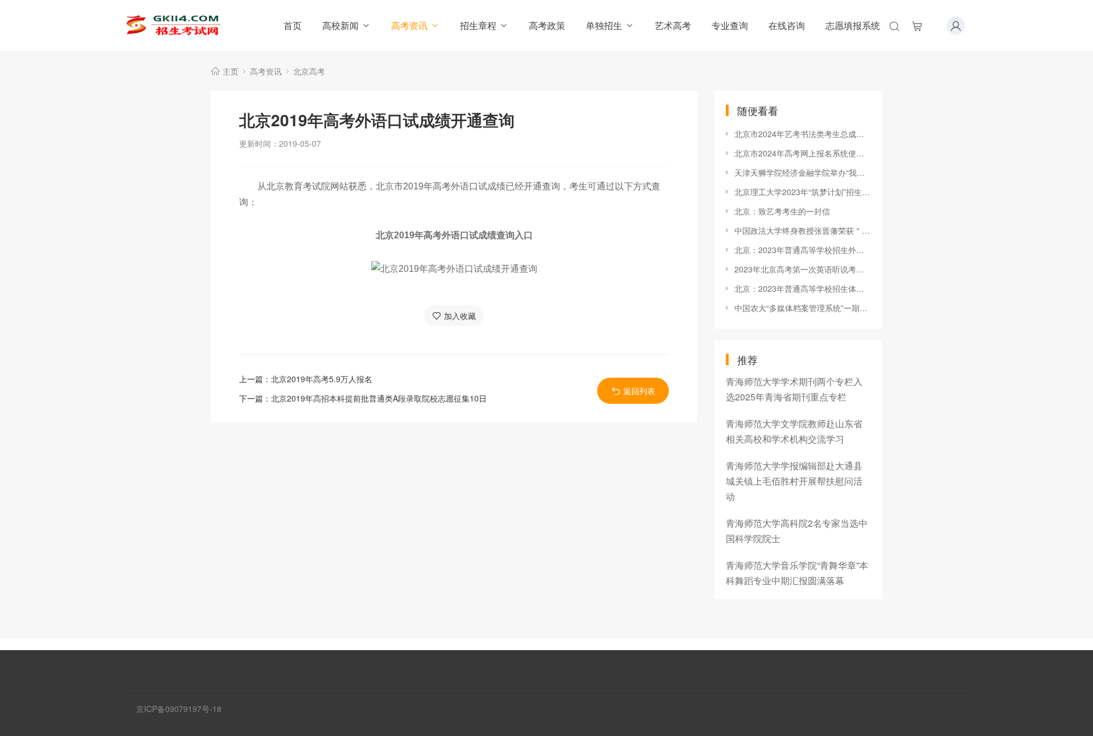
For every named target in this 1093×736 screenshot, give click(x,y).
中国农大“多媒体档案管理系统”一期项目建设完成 (802, 307)
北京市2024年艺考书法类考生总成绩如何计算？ (802, 133)
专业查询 (730, 25)
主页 (231, 71)
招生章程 (478, 25)
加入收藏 (460, 315)
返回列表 (639, 390)
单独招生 (604, 25)
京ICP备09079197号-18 (178, 708)
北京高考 (309, 71)
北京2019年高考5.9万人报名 (321, 378)
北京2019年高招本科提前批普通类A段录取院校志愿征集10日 (379, 398)
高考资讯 (409, 25)
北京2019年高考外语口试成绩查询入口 (454, 235)
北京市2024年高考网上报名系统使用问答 (802, 153)
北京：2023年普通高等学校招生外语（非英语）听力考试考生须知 (802, 249)
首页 (292, 25)
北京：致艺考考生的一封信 (782, 211)
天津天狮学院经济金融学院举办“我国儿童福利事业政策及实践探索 (802, 172)
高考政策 (547, 25)
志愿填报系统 (852, 25)
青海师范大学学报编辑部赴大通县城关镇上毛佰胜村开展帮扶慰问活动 (794, 481)
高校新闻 (340, 25)
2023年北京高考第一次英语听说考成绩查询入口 (802, 269)
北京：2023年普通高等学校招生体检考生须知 (802, 288)
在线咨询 (787, 25)
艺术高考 (673, 25)
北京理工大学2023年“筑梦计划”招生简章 (802, 191)
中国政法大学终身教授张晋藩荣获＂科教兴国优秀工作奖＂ (802, 230)
